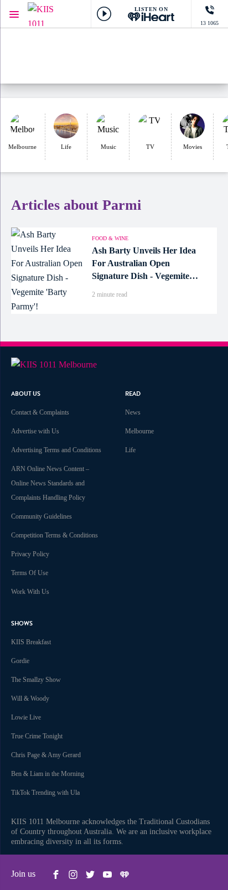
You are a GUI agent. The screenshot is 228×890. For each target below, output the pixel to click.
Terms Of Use (29, 573)
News (133, 412)
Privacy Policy (30, 554)
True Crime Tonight (37, 736)
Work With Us (30, 592)
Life (130, 450)
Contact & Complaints (40, 412)
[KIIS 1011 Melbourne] (50, 14)
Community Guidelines (41, 516)
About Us (25, 394)
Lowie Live (26, 717)
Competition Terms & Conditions (54, 535)
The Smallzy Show (36, 680)
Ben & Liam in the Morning (47, 774)
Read (133, 394)
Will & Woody (30, 698)
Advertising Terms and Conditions (56, 450)
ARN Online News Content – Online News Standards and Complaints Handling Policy (50, 483)
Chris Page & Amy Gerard (46, 755)
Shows (22, 623)
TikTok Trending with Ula (45, 792)
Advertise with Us (35, 431)
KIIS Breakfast (31, 642)
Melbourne (139, 431)
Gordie (20, 661)
